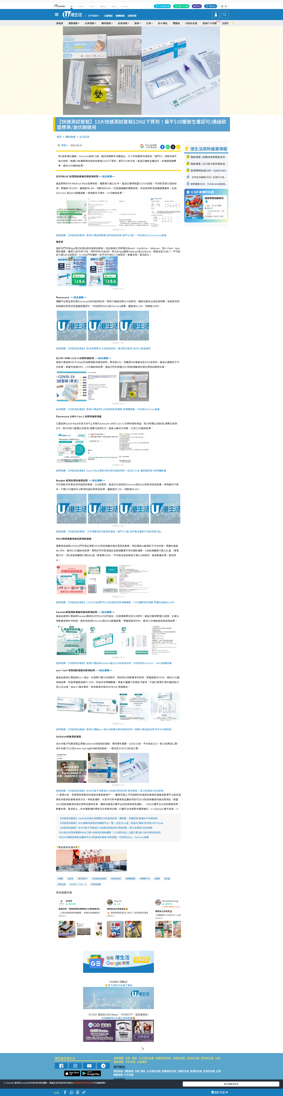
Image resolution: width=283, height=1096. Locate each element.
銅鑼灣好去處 (163, 1058)
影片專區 (162, 23)
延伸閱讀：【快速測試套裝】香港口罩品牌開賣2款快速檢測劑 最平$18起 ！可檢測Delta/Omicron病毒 (111, 235)
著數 (61, 878)
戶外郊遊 (130, 1061)
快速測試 (116, 878)
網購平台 (145, 878)
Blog (114, 6)
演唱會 (59, 23)
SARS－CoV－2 (78, 884)
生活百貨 (84, 137)
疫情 (71, 878)
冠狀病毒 (96, 884)
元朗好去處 (178, 1058)
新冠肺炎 (83, 878)
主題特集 (226, 23)
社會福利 (142, 1061)
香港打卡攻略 (210, 23)
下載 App (212, 6)
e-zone (124, 6)
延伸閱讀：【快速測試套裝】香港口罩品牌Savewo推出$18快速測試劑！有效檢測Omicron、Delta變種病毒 (114, 663)
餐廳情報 (118, 1061)
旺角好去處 (207, 1058)
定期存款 (132, 16)
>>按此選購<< (107, 176)
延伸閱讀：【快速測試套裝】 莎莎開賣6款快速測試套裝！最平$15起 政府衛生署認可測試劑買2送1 (109, 531)
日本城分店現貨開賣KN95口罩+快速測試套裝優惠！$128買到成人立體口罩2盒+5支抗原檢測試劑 (110, 832)
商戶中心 (196, 6)
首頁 (59, 137)
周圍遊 (176, 23)
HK (71, 6)
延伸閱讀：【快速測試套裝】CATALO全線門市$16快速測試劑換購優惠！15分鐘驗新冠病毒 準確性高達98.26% (115, 602)
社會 (217, 1058)
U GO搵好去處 (163, 6)
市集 (127, 1058)
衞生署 (62, 884)
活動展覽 (118, 1058)
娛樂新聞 (120, 16)
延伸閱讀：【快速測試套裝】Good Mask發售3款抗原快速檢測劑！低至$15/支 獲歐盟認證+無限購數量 (111, 470)
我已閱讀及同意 (231, 1083)
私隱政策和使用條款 (83, 1082)
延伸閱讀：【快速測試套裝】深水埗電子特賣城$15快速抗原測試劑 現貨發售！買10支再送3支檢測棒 (109, 790)
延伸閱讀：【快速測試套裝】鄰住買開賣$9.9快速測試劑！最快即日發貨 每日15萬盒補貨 (103, 348)
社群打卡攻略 (182, 6)
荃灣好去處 (193, 1058)
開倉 (134, 1058)
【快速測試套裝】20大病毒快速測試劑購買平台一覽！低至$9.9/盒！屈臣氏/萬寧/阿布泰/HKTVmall (111, 823)
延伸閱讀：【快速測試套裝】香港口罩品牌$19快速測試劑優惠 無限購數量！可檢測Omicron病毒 (108, 409)
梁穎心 (64, 145)
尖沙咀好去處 (146, 1058)
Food (91, 6)
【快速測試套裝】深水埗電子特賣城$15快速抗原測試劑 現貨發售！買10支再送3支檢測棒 (105, 827)
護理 (157, 878)
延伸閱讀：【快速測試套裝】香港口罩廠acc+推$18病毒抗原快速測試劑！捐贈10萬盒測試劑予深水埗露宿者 (114, 729)
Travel (81, 6)
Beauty (103, 6)
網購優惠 (130, 878)
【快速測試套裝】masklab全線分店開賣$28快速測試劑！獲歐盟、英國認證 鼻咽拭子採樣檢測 (108, 818)
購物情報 (70, 137)
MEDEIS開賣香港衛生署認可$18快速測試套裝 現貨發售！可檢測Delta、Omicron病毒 (104, 837)
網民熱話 (118, 1071)
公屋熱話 (108, 16)
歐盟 (167, 878)
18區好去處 (191, 23)
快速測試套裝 (99, 878)
